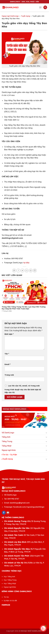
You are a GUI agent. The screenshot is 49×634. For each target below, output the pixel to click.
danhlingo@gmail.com (20, 503)
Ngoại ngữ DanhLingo (10, 16)
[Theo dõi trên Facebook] (4, 513)
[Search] (45, 7)
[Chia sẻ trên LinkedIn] (35, 270)
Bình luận (9, 334)
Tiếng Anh (6, 437)
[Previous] (2, 295)
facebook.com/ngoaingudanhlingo (28, 507)
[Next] (46, 295)
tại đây (26, 262)
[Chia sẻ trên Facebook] (18, 270)
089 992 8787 (13, 499)
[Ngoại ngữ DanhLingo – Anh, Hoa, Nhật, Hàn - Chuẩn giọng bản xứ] (10, 7)
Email (7, 364)
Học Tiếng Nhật (10, 583)
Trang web (9, 375)
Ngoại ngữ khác (9, 450)
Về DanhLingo (8, 432)
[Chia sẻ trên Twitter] (22, 270)
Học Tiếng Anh (9, 577)
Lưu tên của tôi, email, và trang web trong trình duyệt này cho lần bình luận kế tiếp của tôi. (23, 389)
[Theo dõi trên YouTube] (8, 513)
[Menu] (40, 7)
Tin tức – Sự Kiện (10, 454)
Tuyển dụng (25, 16)
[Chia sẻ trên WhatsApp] (14, 270)
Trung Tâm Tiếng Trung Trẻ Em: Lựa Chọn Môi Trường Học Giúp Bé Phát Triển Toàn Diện (23, 308)
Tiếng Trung (7, 441)
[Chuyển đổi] (46, 432)
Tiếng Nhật (6, 446)
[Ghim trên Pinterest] (31, 270)
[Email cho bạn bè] (26, 270)
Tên (7, 354)
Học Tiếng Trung (10, 580)
